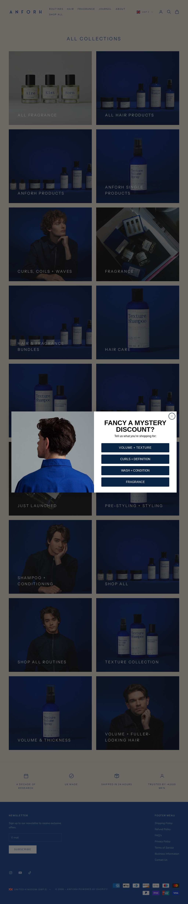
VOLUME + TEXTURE (135, 447)
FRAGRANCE (135, 482)
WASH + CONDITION (135, 470)
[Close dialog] (172, 416)
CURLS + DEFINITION (135, 459)
